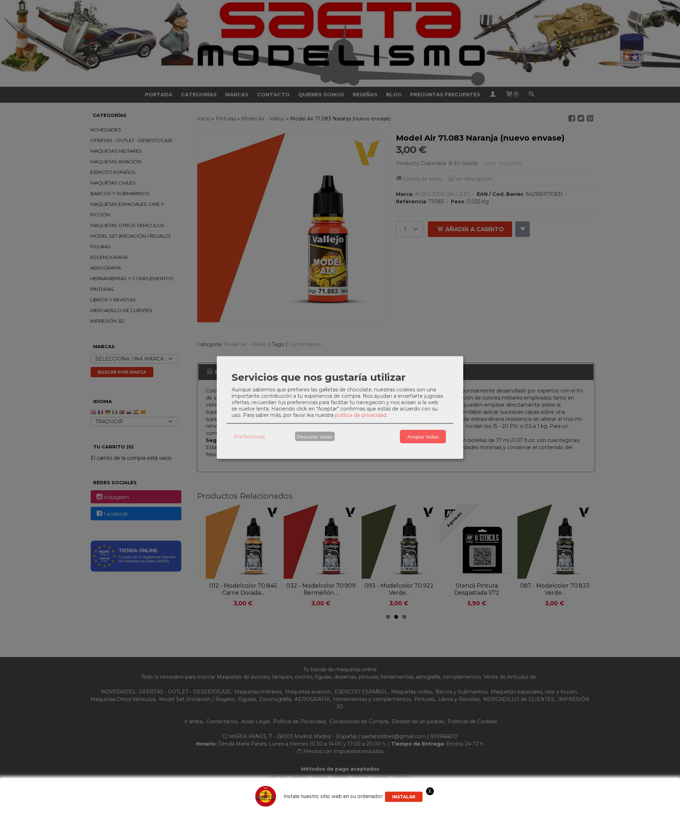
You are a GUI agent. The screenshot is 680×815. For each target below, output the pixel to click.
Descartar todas (315, 436)
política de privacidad (360, 415)
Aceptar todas (422, 436)
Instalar (403, 796)
